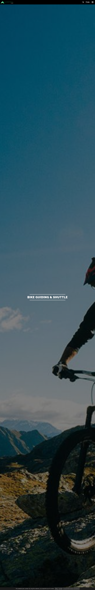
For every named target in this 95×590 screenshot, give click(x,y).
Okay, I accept (58, 588)
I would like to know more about (71, 588)
